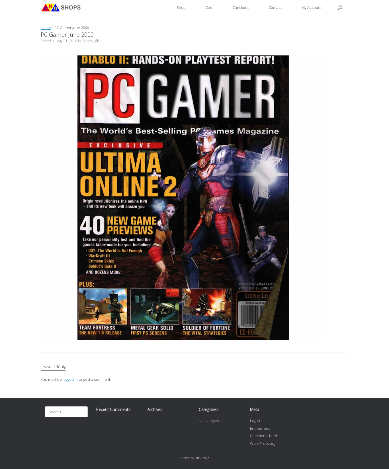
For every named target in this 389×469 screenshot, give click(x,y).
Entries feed (260, 428)
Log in (255, 420)
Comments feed (263, 435)
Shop (181, 7)
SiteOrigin (202, 458)
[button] (339, 7)
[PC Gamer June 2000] (183, 338)
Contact (275, 7)
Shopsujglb (91, 40)
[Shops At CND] (61, 7)
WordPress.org (262, 443)
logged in (70, 379)
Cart (209, 7)
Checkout (240, 7)
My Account (312, 7)
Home (46, 27)
